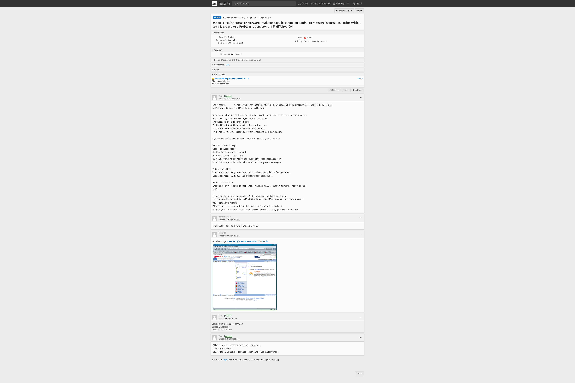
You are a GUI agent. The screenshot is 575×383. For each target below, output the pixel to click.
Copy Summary (342, 10)
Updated (222, 318)
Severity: (315, 41)
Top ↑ (359, 373)
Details (360, 78)
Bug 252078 (228, 17)
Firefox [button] (232, 37)
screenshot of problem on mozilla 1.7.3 (231, 78)
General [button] (232, 40)
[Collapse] (360, 97)
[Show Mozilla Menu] (214, 3)
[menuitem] (303, 3)
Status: (224, 54)
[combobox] (264, 3)
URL (227, 65)
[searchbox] (264, 3)
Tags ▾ (346, 90)
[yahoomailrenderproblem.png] (245, 277)
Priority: (298, 41)
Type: (300, 38)
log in (225, 359)
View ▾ (359, 10)
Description (223, 99)
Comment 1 (223, 220)
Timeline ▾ (357, 90)
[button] (357, 3)
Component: (221, 40)
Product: (223, 37)
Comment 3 (223, 339)
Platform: (222, 43)
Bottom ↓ (334, 90)
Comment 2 (223, 236)
